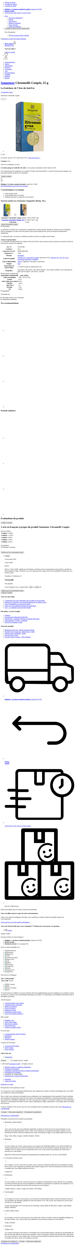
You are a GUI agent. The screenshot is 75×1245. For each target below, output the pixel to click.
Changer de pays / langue (20, 1060)
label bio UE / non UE (58, 257)
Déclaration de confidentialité (10, 1115)
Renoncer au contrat (7, 1084)
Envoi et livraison (10, 1008)
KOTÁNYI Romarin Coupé (13, 622)
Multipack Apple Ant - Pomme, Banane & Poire (19, 630)
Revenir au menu (10, 2)
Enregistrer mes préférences (10, 1241)
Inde (19, 264)
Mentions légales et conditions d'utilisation (18, 1067)
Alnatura (7, 615)
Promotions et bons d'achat (13, 1012)
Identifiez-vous (9, 45)
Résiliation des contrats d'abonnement (16, 1076)
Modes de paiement (15, 23)
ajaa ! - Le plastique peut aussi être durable (18, 607)
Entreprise (8, 1079)
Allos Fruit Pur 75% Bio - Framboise (16, 620)
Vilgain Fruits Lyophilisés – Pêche (15, 633)
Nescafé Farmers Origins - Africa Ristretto (18, 637)
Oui (31, 587)
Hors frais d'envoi (33, 158)
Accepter (4, 1112)
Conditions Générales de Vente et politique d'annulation (22, 1070)
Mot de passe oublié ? (11, 1024)
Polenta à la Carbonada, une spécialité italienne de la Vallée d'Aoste (25, 602)
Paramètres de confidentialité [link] (13, 1074)
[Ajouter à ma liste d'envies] (1, 178)
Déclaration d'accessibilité (13, 1072)
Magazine (8, 1037)
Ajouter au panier (6, 176)
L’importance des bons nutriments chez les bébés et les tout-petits (25, 600)
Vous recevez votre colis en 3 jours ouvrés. (18, 13)
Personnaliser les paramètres (33, 1112)
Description (6, 226)
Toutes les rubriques (15, 26)
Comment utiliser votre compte (14, 1003)
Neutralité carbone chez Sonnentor (13, 297)
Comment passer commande (13, 1005)
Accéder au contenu (11, 4)
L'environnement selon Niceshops (15, 1034)
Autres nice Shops (10, 1081)
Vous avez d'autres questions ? (14, 1013)
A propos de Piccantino (12, 1046)
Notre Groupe (9, 1048)
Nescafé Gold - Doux (11, 635)
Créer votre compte (11, 1022)
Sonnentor (8, 83)
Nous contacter (13, 25)
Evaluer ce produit (7, 522)
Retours (11, 19)
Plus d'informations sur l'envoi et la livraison (14, 186)
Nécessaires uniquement (16, 1112)
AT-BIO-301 (21, 257)
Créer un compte (10, 52)
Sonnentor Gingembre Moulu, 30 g (13, 220)
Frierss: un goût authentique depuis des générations (20, 606)
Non (37, 587)
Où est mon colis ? (10, 1025)
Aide (6, 16)
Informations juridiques (9, 299)
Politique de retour (10, 1010)
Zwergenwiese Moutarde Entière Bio (16, 617)
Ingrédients (5, 291)
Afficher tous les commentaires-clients (12, 552)
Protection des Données (12, 1069)
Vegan (19, 261)
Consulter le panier (10, 6)
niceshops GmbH (14, 1064)
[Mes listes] (6, 55)
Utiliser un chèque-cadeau (13, 1027)
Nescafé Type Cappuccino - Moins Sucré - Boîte (20, 632)
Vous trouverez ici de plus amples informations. (15, 922)
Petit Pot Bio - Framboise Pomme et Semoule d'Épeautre (22, 619)
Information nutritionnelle (10, 273)
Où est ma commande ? (16, 18)
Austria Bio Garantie (32, 257)
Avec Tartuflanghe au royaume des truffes (17, 604)
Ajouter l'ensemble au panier (9, 224)
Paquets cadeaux (10, 1039)
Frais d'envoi (13, 21)
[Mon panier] (39, 58)
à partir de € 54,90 (23, 9)
